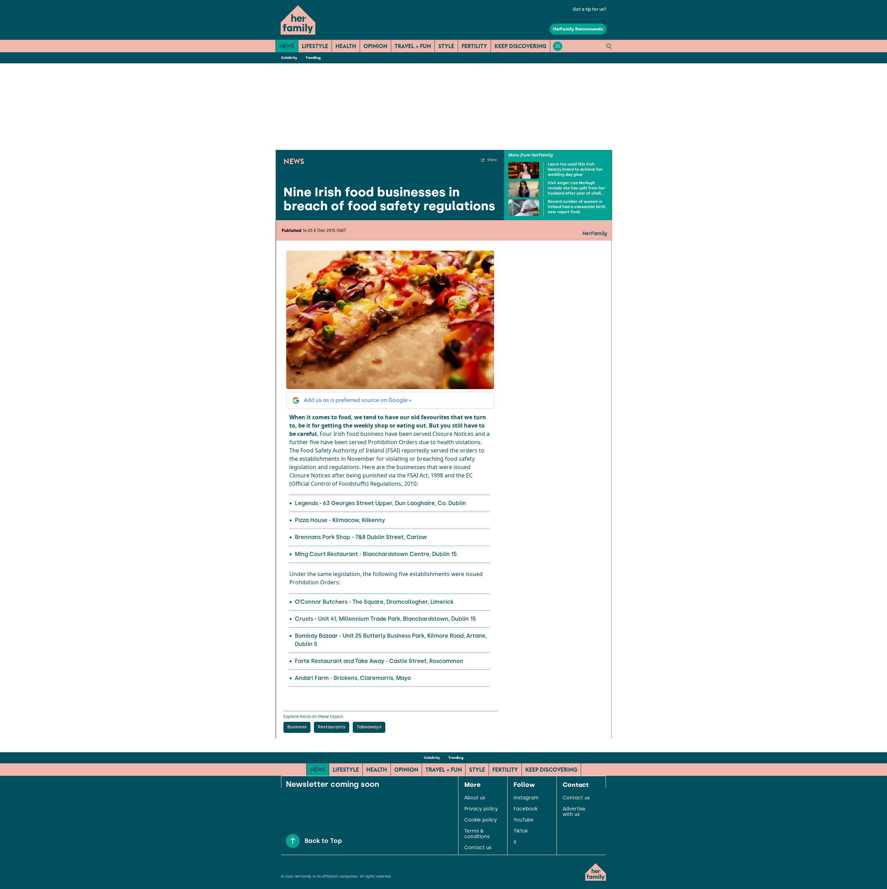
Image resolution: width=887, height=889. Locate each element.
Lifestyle (315, 46)
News (287, 46)
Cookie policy (480, 820)
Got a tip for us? (589, 9)
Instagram (525, 798)
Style (446, 46)
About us (474, 798)
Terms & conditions (477, 833)
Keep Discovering (520, 46)
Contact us (477, 848)
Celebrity (289, 57)
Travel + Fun (413, 46)
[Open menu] (557, 46)
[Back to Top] (293, 841)
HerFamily (594, 233)
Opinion (375, 46)
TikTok (520, 831)
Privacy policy (481, 809)
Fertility (474, 46)
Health (345, 46)
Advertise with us (574, 811)
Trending (313, 57)
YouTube (523, 820)
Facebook (525, 809)
